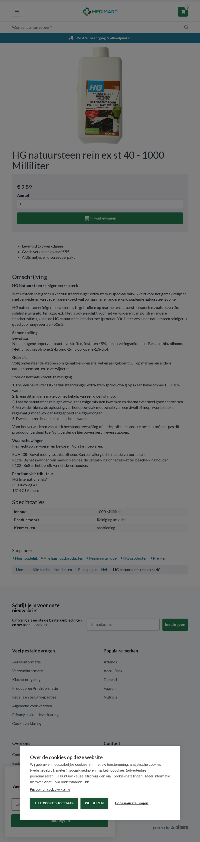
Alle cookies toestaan (54, 803)
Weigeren (94, 803)
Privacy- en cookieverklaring (50, 789)
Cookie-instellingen (132, 803)
